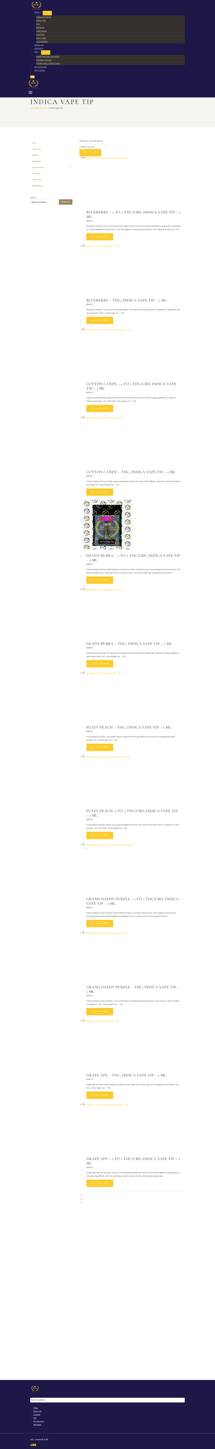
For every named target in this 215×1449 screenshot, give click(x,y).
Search (33, 197)
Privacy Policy (44, 60)
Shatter (40, 35)
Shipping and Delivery (48, 56)
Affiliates (39, 70)
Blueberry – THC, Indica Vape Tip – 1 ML (126, 300)
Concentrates (43, 17)
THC (38, 24)
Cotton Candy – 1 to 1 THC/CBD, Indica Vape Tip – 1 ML (131, 386)
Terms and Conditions (48, 63)
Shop (35, 1408)
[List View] (95, 152)
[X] (33, 1445)
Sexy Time (41, 38)
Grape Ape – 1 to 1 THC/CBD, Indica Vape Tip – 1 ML (133, 1161)
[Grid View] (84, 152)
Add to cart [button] (97, 237)
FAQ (35, 1418)
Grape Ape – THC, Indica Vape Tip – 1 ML (126, 1075)
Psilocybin (42, 42)
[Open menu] (30, 93)
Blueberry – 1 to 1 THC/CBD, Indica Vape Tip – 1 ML (133, 214)
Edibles (40, 28)
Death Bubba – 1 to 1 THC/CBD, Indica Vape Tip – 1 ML (133, 557)
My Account (40, 67)
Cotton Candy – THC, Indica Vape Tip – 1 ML (130, 472)
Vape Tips (41, 21)
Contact (38, 49)
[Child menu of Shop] (47, 13)
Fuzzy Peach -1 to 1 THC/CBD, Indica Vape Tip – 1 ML (132, 813)
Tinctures (41, 31)
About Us (39, 45)
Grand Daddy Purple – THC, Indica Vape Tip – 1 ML (133, 989)
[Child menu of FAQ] (45, 52)
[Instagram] (35, 1445)
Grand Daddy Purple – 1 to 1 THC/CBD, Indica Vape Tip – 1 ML (132, 901)
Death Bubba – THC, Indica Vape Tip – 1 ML (129, 643)
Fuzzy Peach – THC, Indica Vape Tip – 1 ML (129, 727)
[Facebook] (31, 1445)
